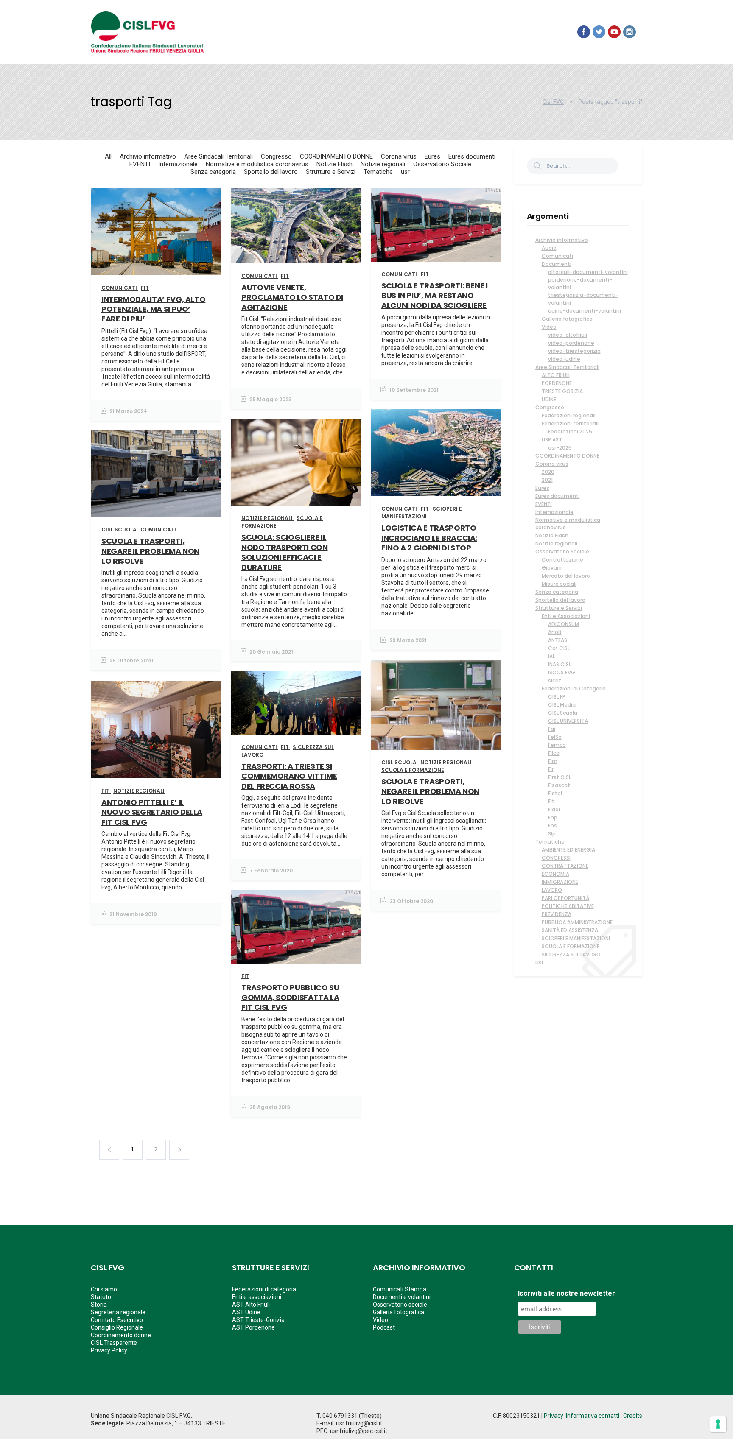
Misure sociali (559, 583)
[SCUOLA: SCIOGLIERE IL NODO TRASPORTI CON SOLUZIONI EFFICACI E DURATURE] (296, 462)
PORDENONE (557, 383)
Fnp (552, 817)
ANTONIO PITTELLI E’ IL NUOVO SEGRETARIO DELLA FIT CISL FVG (151, 812)
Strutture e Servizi (558, 608)
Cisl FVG (553, 101)
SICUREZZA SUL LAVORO (571, 954)
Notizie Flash (551, 535)
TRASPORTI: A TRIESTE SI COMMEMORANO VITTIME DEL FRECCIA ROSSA (289, 776)
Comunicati (557, 256)
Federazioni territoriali (570, 423)
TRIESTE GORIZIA (562, 391)
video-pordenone (571, 342)
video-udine (564, 359)
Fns (552, 825)
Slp (552, 833)
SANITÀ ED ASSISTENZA (570, 930)
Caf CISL (559, 648)
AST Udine (246, 1312)
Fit (551, 801)
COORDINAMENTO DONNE (567, 455)
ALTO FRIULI (556, 375)
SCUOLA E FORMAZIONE (570, 946)
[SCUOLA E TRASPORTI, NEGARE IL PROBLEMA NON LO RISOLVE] (156, 473)
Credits (632, 1415)
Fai (551, 728)
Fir (551, 769)
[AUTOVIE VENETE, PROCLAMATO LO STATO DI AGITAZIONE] (296, 225)
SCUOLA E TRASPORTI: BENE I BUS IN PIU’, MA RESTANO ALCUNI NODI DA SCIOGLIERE (434, 295)
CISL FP (556, 696)
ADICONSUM (563, 624)
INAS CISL (559, 664)
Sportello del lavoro (560, 600)
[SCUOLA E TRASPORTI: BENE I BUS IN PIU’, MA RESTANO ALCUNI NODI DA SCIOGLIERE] (436, 225)
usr (539, 962)
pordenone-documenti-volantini (580, 283)
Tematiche (550, 841)
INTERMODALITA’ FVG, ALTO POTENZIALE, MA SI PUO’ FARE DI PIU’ (153, 309)
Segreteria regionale (118, 1312)
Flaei (554, 809)
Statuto (101, 1297)
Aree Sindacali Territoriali (567, 367)
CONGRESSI (556, 857)
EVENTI (543, 504)
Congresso (549, 407)
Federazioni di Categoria (574, 688)
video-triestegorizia (574, 351)
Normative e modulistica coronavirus (567, 523)
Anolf (555, 632)
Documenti (556, 264)
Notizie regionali (556, 543)
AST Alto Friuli (251, 1304)
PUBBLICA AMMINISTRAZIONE (577, 922)
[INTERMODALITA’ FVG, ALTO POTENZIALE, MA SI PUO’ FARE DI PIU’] (156, 231)
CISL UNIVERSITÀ (568, 720)
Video (549, 326)
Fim (552, 761)
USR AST (552, 439)
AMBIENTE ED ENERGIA (568, 849)
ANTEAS (557, 640)
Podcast (384, 1327)
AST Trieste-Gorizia (258, 1319)
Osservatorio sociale (400, 1304)
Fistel (555, 793)
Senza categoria (556, 591)
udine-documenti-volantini (584, 310)
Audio (549, 247)
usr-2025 (560, 447)
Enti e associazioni (256, 1297)
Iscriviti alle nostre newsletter (566, 1293)
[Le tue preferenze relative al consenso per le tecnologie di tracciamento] (718, 1424)
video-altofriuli (567, 334)
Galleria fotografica (567, 318)
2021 (547, 479)
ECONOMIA (555, 873)
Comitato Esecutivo (117, 1319)
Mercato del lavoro (566, 575)
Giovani (552, 567)
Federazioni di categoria (264, 1289)
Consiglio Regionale (117, 1327)
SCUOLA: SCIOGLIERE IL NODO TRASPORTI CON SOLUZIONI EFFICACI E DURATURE (284, 552)
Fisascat (559, 785)
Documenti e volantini (402, 1297)
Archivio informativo (561, 239)
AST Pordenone (253, 1327)
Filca (554, 753)
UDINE (549, 399)
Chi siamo (104, 1289)
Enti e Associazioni (566, 616)
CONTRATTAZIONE (565, 865)
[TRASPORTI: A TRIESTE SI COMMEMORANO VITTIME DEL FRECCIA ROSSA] (296, 703)
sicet (554, 680)
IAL (551, 656)
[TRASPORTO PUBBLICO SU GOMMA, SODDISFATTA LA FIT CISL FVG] (296, 927)
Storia (99, 1304)
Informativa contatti (592, 1415)
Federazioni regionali (569, 415)
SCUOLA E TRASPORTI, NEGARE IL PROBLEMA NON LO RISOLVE (150, 551)
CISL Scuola (562, 712)
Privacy (553, 1415)
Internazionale (554, 512)
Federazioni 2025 (570, 431)
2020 (548, 471)
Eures (542, 488)
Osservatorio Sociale (562, 551)
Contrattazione (562, 559)
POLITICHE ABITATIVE (568, 906)
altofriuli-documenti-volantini (588, 272)
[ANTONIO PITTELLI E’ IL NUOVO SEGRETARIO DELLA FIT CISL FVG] (156, 729)
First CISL (559, 777)
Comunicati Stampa (399, 1289)
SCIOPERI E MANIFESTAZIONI (576, 938)
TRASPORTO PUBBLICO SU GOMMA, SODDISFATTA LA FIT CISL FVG (290, 997)
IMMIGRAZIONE (560, 882)
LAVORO (552, 890)
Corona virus (551, 463)
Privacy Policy (109, 1350)
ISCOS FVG (561, 672)
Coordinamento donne (121, 1335)
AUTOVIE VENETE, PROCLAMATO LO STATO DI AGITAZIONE (292, 297)
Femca (557, 745)
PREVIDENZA (556, 914)
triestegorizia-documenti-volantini (583, 298)
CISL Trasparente (114, 1342)
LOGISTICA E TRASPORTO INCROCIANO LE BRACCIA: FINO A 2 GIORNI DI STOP (429, 538)
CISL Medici (562, 704)
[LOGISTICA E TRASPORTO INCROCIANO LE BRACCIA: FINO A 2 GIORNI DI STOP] (436, 452)
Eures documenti (557, 496)
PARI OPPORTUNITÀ (565, 898)
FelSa (555, 736)
